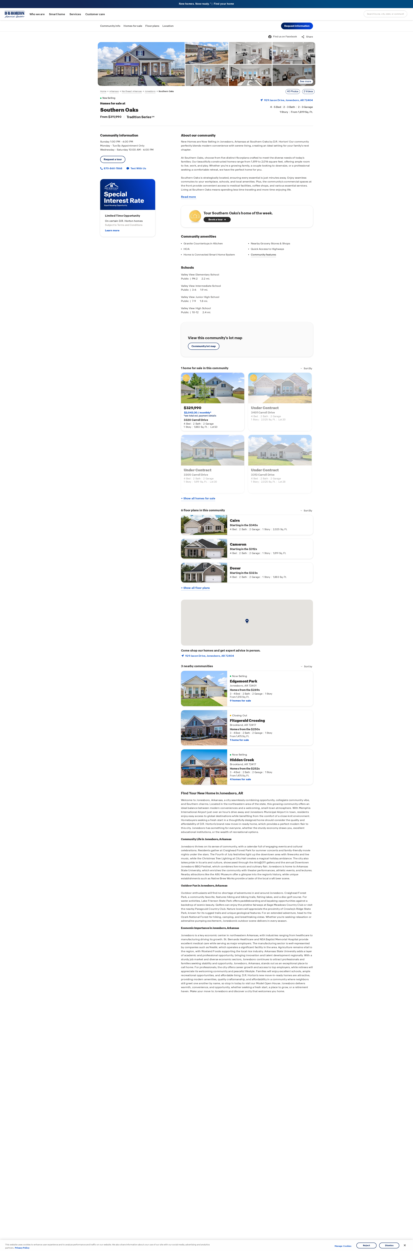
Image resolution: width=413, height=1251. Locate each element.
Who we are (37, 14)
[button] (297, 26)
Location (168, 26)
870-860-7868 (112, 168)
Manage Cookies (343, 1246)
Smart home (57, 14)
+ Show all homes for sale (198, 498)
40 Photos (292, 91)
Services (75, 14)
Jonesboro (150, 91)
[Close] (405, 1245)
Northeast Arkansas (132, 91)
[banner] (206, 4)
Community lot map (203, 346)
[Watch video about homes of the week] (193, 215)
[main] (206, 641)
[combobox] (385, 13)
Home (103, 91)
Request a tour (113, 159)
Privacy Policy (22, 1247)
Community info (110, 26)
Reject (366, 1245)
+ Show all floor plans (195, 588)
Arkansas (114, 91)
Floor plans (152, 26)
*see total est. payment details (200, 414)
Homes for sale (133, 26)
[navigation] (137, 91)
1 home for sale (239, 740)
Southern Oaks (166, 91)
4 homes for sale (240, 779)
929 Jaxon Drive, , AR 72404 (288, 100)
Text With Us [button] (138, 168)
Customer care (95, 14)
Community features (263, 254)
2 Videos (308, 91)
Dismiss (389, 1245)
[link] (141, 64)
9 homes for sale (240, 700)
